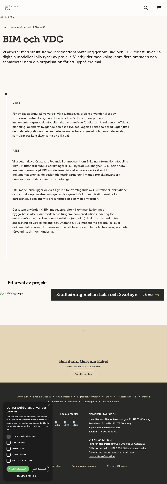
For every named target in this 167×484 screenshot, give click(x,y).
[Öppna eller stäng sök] (146, 8)
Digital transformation (20, 27)
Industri (146, 397)
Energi (109, 397)
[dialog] (27, 441)
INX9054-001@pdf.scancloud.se (129, 448)
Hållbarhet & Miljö (127, 397)
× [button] (48, 405)
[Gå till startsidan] (13, 7)
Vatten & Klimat (110, 401)
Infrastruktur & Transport (64, 401)
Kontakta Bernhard (83, 374)
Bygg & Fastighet (42, 397)
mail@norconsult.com (108, 427)
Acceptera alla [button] (18, 468)
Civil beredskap (64, 397)
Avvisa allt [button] (39, 468)
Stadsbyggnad (90, 401)
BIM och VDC (39, 27)
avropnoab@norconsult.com (119, 452)
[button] (28, 475)
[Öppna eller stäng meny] (159, 8)
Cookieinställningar (117, 466)
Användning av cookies (84, 466)
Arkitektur (22, 397)
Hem (5, 27)
